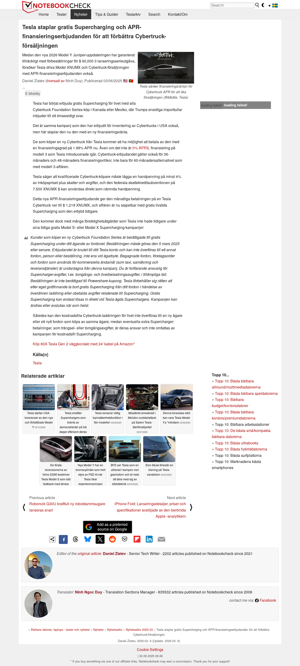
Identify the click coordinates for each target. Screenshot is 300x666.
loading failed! (211, 105)
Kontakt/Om (178, 14)
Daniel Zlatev (114, 553)
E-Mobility (32, 93)
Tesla (37, 363)
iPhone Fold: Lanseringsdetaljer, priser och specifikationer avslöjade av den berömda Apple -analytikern (150, 510)
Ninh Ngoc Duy (88, 592)
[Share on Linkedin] (149, 539)
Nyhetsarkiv (114, 629)
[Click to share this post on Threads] (75, 539)
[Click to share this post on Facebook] (63, 539)
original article (89, 553)
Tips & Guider (106, 14)
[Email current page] (161, 539)
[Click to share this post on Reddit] (112, 539)
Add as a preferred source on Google (112, 527)
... (23, 87)
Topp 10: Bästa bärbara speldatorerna (246, 393)
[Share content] (52, 539)
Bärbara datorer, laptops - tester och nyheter (60, 629)
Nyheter (80, 14)
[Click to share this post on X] (100, 539)
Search (154, 14)
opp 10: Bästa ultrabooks (237, 443)
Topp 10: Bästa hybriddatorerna (241, 449)
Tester (61, 14)
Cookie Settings (150, 649)
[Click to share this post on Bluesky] (87, 539)
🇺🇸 (125, 80)
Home (44, 14)
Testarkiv (133, 14)
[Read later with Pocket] (124, 539)
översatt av (56, 80)
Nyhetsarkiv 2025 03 (139, 629)
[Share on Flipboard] (136, 539)
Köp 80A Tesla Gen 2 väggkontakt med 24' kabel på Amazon (83, 343)
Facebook (267, 600)
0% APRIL (141, 147)
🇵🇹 (131, 80)
